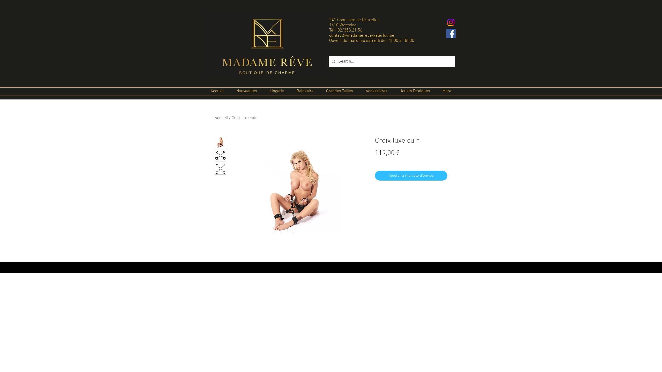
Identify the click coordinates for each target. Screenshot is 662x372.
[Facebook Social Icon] (451, 33)
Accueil (221, 118)
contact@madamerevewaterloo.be (361, 35)
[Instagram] (451, 22)
